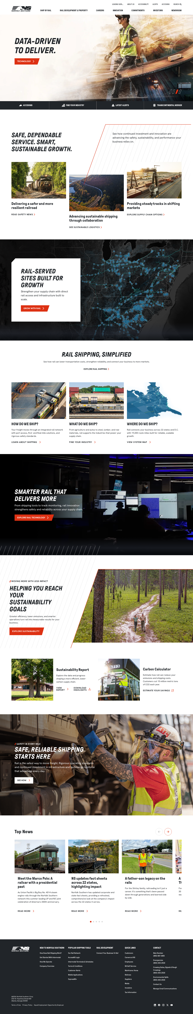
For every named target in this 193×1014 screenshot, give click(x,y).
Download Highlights (80, 689)
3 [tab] (176, 91)
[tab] (117, 4)
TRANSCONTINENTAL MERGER (169, 105)
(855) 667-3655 (159, 956)
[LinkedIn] (155, 1005)
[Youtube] (172, 1005)
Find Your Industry (80, 442)
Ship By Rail (45, 10)
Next (21, 91)
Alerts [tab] (155, 4)
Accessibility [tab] (143, 4)
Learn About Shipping (24, 442)
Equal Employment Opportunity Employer (49, 1005)
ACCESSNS (27, 105)
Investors (158, 10)
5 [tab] (102, 921)
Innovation (118, 10)
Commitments (138, 10)
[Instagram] (163, 1005)
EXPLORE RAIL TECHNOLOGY (31, 517)
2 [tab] (173, 91)
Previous (14, 91)
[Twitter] (167, 1005)
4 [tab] (180, 91)
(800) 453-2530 (159, 963)
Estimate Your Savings (156, 690)
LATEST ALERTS (122, 105)
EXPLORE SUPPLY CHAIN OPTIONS (144, 215)
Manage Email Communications (165, 989)
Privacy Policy (27, 1005)
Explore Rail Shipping (95, 369)
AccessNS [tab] (165, 4)
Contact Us (157, 984)
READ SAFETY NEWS (22, 214)
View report (60, 689)
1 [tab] (170, 91)
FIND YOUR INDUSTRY (75, 105)
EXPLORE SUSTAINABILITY (26, 631)
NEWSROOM (176, 10)
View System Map (137, 442)
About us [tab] (130, 4)
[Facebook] (159, 1005)
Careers (100, 10)
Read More (24, 911)
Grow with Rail (32, 308)
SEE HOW (21, 780)
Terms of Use (16, 1005)
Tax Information (130, 992)
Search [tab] (176, 4)
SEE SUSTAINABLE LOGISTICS (84, 227)
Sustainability (25, 66)
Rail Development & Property (74, 10)
